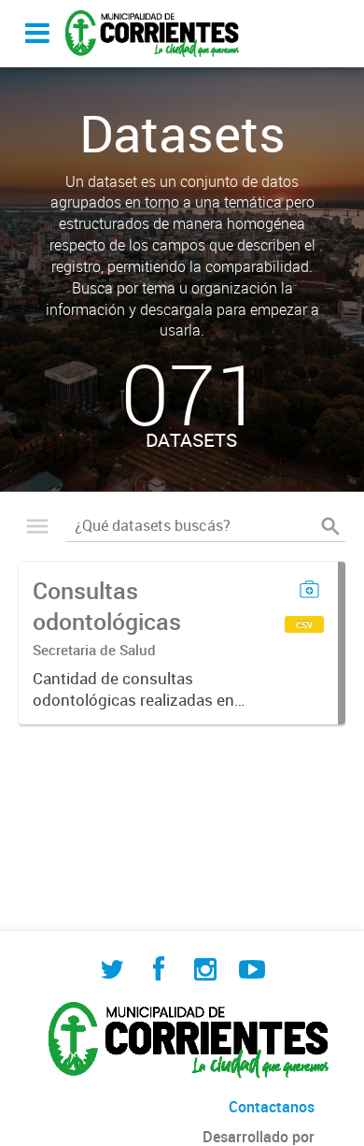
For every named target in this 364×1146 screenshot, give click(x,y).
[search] (330, 526)
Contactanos (272, 1106)
